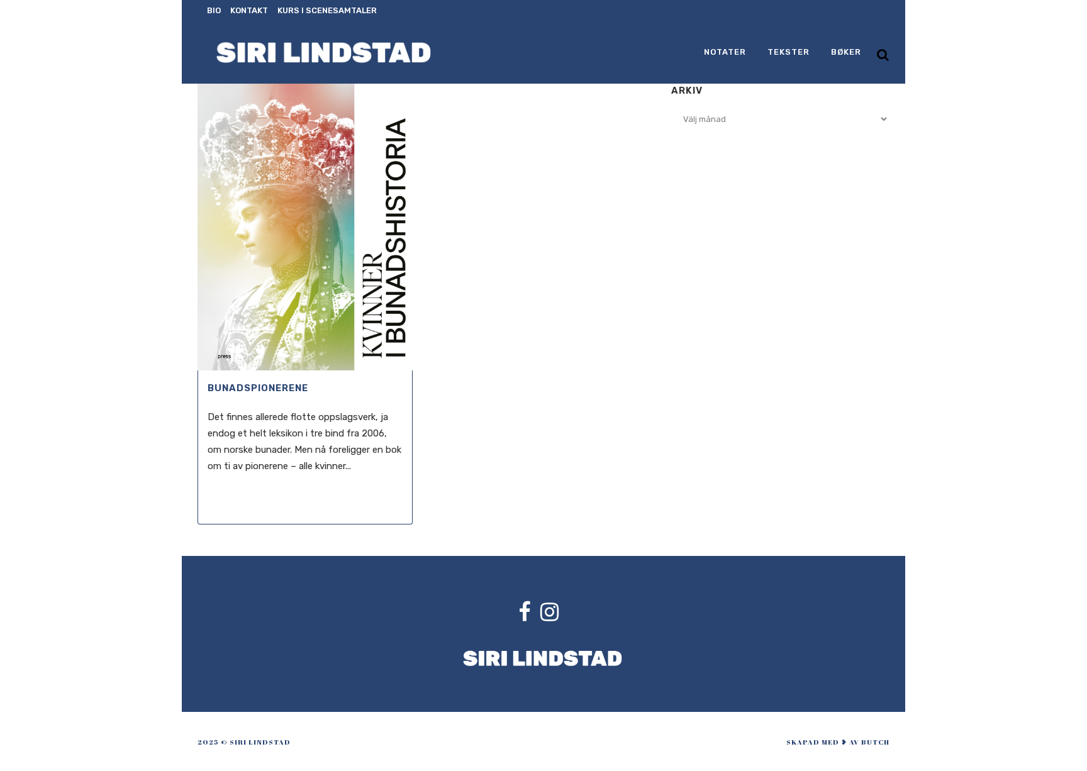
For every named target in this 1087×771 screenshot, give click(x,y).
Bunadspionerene (258, 388)
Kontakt (249, 10)
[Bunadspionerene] (305, 227)
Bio (214, 10)
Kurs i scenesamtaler (327, 10)
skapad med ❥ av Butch (837, 741)
